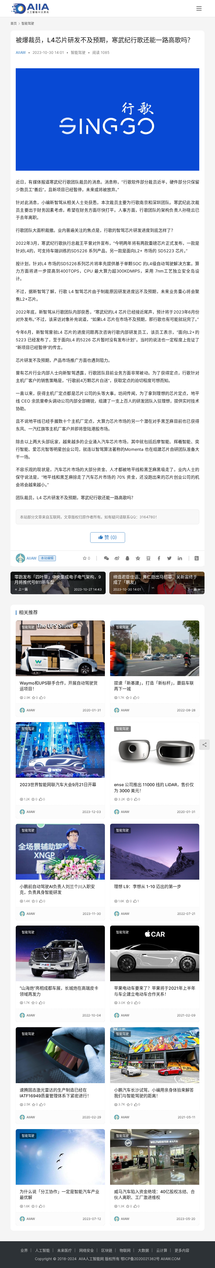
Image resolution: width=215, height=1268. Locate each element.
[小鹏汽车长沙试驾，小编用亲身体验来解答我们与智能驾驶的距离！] (154, 1055)
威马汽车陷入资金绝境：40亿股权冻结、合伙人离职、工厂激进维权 (154, 1194)
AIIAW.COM (170, 1258)
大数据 (143, 1250)
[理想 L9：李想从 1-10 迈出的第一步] (154, 852)
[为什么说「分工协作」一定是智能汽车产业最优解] (60, 1157)
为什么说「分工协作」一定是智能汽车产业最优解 (59, 1194)
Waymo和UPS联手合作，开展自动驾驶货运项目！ (59, 685)
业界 (24, 1250)
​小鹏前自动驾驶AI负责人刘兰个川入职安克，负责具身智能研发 (57, 889)
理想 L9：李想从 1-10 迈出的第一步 (147, 886)
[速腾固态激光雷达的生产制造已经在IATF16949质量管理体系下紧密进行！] (60, 1055)
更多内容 (182, 1250)
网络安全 (86, 1250)
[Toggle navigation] (199, 8)
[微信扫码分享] (106, 558)
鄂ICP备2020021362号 (140, 1258)
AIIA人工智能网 (91, 1258)
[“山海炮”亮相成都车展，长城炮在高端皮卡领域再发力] (60, 954)
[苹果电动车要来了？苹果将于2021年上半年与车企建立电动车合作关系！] (154, 954)
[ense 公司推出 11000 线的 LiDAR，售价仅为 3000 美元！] (154, 750)
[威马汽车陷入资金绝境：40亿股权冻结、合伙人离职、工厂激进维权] (154, 1157)
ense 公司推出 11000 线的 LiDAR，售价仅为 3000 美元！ (154, 787)
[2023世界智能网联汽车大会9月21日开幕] (60, 750)
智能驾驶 (78, 52)
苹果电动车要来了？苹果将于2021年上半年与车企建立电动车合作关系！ (154, 990)
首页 (13, 23)
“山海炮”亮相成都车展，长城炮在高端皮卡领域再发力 (59, 990)
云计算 (161, 1250)
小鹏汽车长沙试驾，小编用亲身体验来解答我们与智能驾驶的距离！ (154, 1092)
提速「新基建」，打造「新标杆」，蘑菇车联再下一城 (154, 685)
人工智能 (42, 1250)
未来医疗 (64, 1250)
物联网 (125, 1250)
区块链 (106, 1250)
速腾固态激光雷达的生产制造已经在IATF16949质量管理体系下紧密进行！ (55, 1092)
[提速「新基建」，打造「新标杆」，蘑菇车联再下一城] (154, 648)
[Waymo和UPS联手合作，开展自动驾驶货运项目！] (60, 648)
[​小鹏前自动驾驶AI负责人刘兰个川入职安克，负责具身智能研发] (60, 852)
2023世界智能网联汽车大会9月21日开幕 (58, 784)
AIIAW (21, 52)
